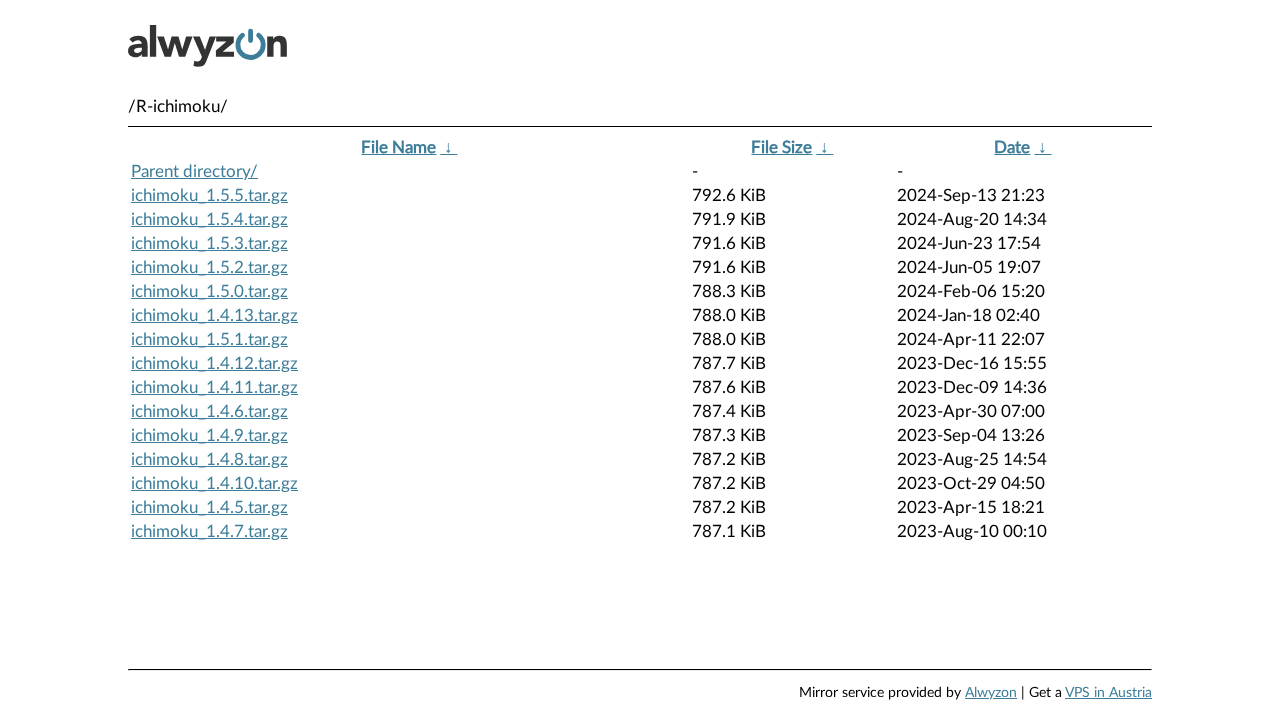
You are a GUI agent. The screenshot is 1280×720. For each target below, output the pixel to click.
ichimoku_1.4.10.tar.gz (214, 483)
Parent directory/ (194, 171)
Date (1012, 147)
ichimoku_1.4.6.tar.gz (209, 411)
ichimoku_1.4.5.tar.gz (209, 507)
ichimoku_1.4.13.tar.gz (214, 315)
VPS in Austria (1108, 693)
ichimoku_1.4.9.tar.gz (209, 435)
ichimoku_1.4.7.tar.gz (209, 531)
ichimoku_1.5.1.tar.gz (209, 339)
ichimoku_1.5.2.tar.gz (209, 267)
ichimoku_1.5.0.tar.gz (209, 291)
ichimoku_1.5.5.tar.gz (209, 195)
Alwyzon (991, 693)
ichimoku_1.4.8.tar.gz (209, 459)
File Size (781, 147)
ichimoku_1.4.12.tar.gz (214, 363)
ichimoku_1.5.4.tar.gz (209, 219)
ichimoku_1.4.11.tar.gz (214, 387)
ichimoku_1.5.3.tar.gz (209, 243)
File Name (398, 147)
